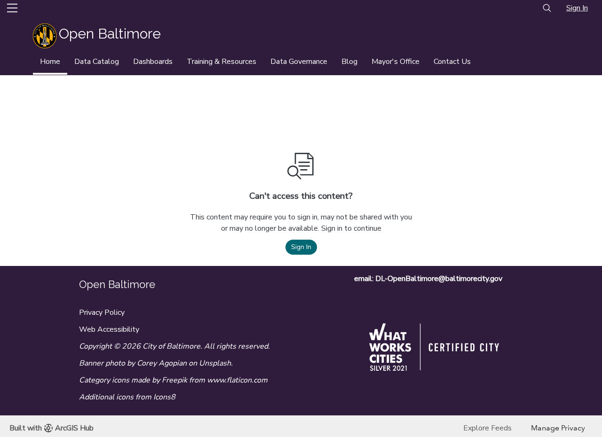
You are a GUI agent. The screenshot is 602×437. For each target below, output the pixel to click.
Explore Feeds (487, 428)
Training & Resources (221, 61)
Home (50, 61)
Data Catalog (96, 61)
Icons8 (164, 397)
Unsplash (215, 363)
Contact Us (452, 61)
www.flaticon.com (237, 380)
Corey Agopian (162, 363)
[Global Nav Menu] (12, 8)
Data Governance (298, 61)
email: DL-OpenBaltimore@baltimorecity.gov (428, 278)
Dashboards (153, 61)
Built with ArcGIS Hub (51, 428)
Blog (349, 61)
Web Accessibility (109, 329)
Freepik (174, 380)
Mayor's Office (396, 61)
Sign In (577, 8)
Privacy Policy (102, 312)
